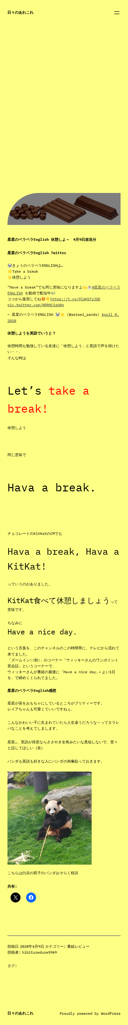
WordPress (111, 1013)
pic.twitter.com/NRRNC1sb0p (35, 304)
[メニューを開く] (117, 12)
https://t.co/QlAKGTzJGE (75, 299)
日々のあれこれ (20, 12)
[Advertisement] (64, 129)
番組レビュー (78, 946)
